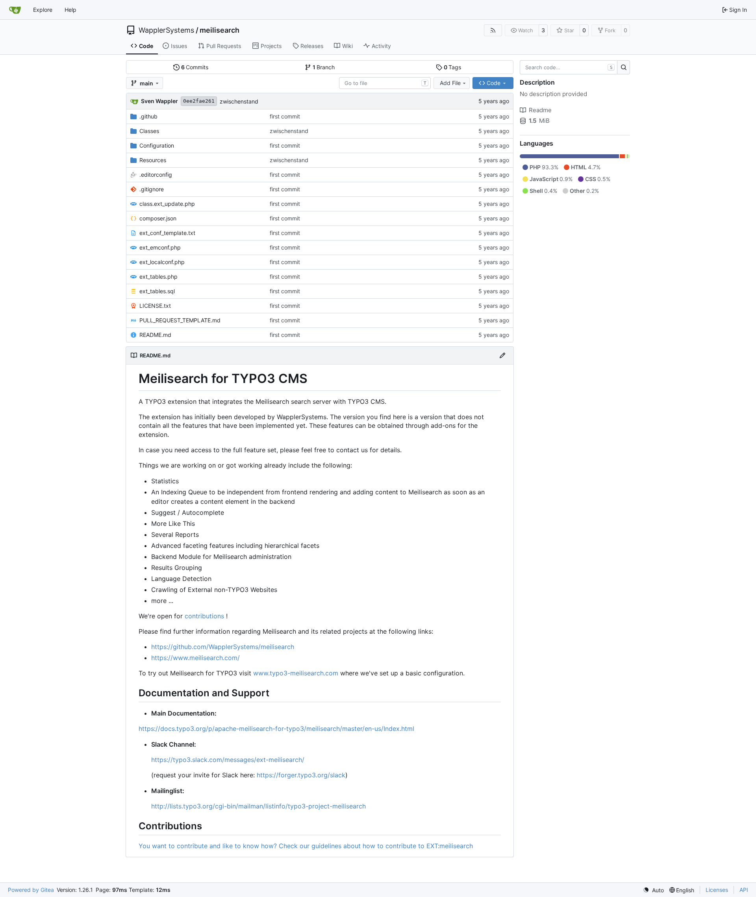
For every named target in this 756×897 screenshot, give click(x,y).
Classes (149, 131)
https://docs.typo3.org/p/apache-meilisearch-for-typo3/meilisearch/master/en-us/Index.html (276, 728)
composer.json (157, 218)
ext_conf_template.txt (167, 232)
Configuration (156, 145)
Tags (452, 67)
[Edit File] (502, 355)
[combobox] (385, 83)
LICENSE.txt (155, 305)
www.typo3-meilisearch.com (295, 673)
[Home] (15, 10)
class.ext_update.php (167, 203)
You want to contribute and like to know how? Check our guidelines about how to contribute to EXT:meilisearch (306, 846)
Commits (195, 67)
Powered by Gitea (31, 889)
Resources (152, 160)
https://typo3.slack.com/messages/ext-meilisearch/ (227, 760)
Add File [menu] (450, 83)
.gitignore (151, 189)
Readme (540, 110)
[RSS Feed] (493, 30)
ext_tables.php (158, 276)
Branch (324, 67)
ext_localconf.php (162, 262)
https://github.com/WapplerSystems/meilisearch (222, 647)
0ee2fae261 (199, 101)
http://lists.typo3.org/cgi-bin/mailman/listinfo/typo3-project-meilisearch (258, 806)
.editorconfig (155, 174)
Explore (42, 9)
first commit (285, 116)
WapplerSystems (166, 30)
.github (148, 116)
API (743, 889)
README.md (155, 334)
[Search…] (623, 67)
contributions (204, 616)
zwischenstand (239, 101)
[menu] (653, 890)
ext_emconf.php (160, 247)
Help (70, 9)
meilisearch (219, 30)
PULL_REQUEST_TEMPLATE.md (179, 320)
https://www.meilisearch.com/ (195, 658)
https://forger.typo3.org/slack (301, 775)
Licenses (717, 889)
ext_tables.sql (157, 291)
